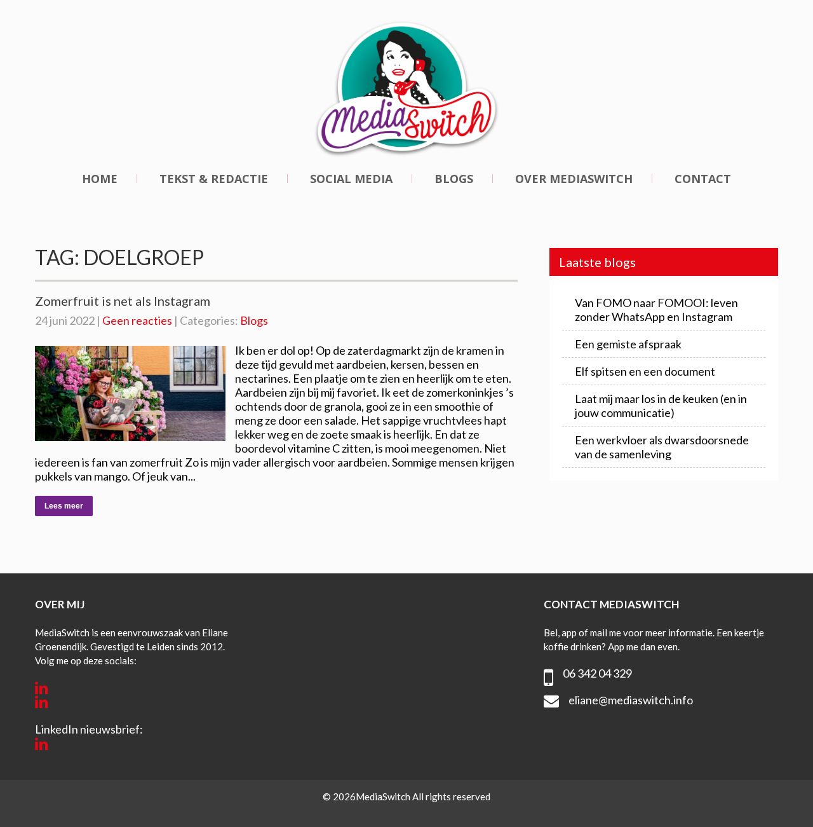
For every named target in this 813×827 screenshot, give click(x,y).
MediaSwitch (384, 796)
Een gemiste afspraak (628, 344)
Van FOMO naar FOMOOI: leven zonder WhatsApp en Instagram (656, 310)
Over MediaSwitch (574, 178)
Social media (351, 178)
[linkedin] (41, 688)
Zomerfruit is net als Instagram (122, 300)
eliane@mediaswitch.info (630, 700)
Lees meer (63, 506)
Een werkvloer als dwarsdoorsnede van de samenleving (662, 447)
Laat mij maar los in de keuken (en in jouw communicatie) (661, 406)
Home (100, 178)
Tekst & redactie (213, 178)
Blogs (453, 178)
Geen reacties (137, 320)
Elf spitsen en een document (645, 371)
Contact (703, 178)
